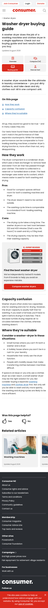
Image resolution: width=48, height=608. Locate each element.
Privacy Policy (8, 500)
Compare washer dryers (24, 286)
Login (27, 3)
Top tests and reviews (12, 529)
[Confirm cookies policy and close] (45, 595)
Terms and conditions (12, 497)
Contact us (7, 508)
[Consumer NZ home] (24, 10)
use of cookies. (25, 604)
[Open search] (44, 10)
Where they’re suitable (16, 113)
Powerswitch (8, 540)
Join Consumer (11, 3)
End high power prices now (14, 556)
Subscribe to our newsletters (15, 493)
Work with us (7, 571)
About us (6, 485)
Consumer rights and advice (15, 489)
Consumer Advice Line (12, 525)
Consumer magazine (11, 521)
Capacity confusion (15, 109)
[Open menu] (4, 10)
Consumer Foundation (12, 544)
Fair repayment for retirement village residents (23, 560)
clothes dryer (22, 384)
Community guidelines (12, 504)
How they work (12, 104)
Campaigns (8, 552)
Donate (40, 3)
